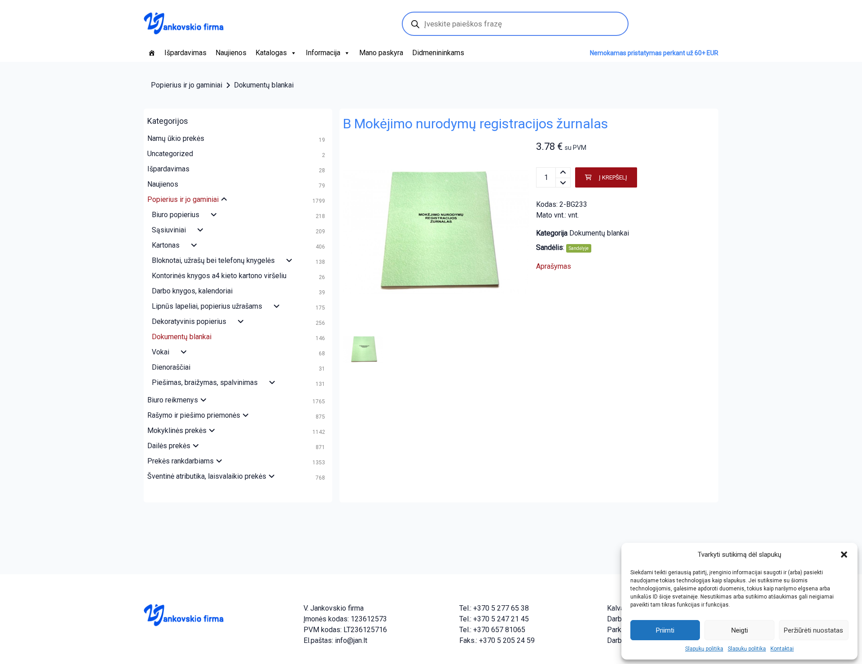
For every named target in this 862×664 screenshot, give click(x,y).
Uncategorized (170, 153)
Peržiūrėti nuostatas (813, 630)
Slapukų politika (704, 649)
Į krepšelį (613, 177)
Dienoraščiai (171, 367)
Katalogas (271, 52)
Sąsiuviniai (169, 230)
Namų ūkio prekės (175, 138)
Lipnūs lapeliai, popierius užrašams (207, 306)
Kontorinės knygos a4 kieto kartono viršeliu (219, 275)
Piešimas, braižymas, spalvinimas (205, 382)
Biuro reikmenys (172, 400)
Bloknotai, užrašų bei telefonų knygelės (213, 260)
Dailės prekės (168, 445)
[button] (844, 554)
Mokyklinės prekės (177, 430)
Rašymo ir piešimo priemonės (193, 415)
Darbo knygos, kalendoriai (192, 291)
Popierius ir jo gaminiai (186, 85)
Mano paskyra (381, 52)
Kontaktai (782, 649)
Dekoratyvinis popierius (189, 321)
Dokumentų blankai (264, 85)
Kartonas (166, 245)
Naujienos (231, 52)
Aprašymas (553, 266)
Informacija (323, 52)
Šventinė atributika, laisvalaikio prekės (206, 476)
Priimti (665, 630)
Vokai (160, 352)
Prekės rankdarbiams (180, 461)
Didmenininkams (438, 52)
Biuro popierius (175, 214)
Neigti (739, 630)
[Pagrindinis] (152, 53)
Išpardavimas (185, 52)
